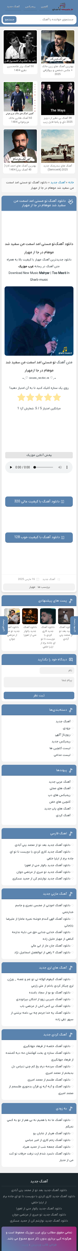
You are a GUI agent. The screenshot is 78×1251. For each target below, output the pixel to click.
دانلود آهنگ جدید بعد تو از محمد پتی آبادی (42, 845)
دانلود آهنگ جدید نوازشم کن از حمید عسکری (41, 879)
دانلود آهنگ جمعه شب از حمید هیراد (46, 1147)
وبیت (24, 1245)
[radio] (57, 398)
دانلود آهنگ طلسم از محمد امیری (49, 1080)
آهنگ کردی (63, 815)
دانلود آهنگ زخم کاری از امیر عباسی (47, 1140)
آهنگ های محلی (60, 788)
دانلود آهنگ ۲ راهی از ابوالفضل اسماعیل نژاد (42, 952)
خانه (71, 182)
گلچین (44, 6)
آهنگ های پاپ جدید (57, 809)
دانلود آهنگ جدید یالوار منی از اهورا (47, 865)
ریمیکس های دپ (59, 795)
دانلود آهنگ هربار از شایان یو (51, 1133)
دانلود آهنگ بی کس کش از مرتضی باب (45, 1006)
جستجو (9, 19)
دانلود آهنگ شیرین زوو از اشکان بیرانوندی (43, 999)
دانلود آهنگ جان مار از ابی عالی (50, 946)
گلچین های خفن (59, 802)
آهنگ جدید (13, 6)
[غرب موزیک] (62, 7)
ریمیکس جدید (61, 741)
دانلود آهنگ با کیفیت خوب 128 (37, 537)
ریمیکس (30, 6)
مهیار (28, 252)
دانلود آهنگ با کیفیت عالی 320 (37, 501)
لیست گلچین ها (60, 748)
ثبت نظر (39, 695)
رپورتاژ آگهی (62, 735)
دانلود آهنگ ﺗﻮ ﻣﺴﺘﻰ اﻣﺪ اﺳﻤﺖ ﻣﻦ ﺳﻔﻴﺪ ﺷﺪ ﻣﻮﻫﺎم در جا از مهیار (40, 203)
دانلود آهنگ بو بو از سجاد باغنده (49, 993)
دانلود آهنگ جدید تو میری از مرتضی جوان (43, 872)
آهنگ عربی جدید (59, 782)
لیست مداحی (62, 755)
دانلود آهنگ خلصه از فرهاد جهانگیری (46, 1046)
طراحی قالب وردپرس (44, 1245)
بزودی (66, 728)
